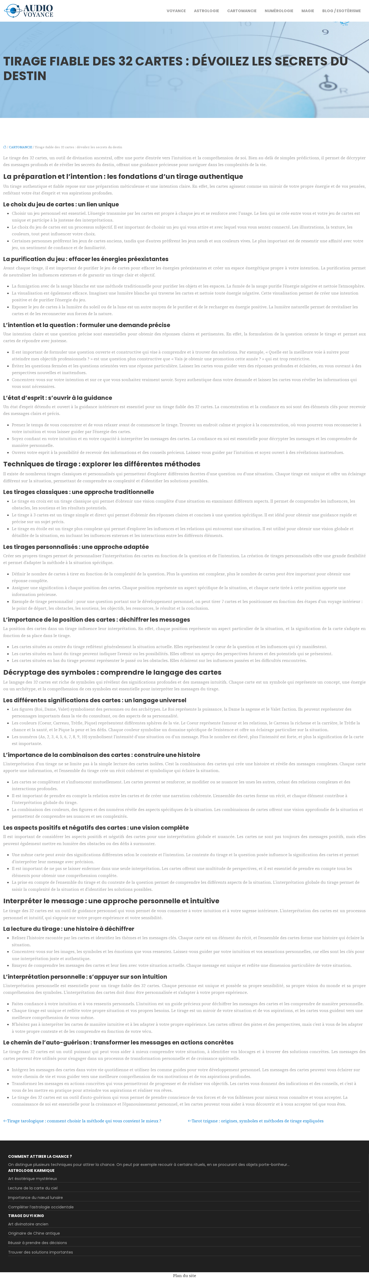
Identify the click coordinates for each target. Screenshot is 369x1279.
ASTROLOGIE (206, 11)
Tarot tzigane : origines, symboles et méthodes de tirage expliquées (258, 1121)
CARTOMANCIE (242, 11)
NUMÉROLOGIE (279, 11)
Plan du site (184, 1275)
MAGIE (307, 11)
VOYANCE (176, 11)
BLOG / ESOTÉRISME (341, 11)
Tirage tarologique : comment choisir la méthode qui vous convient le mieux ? (84, 1121)
